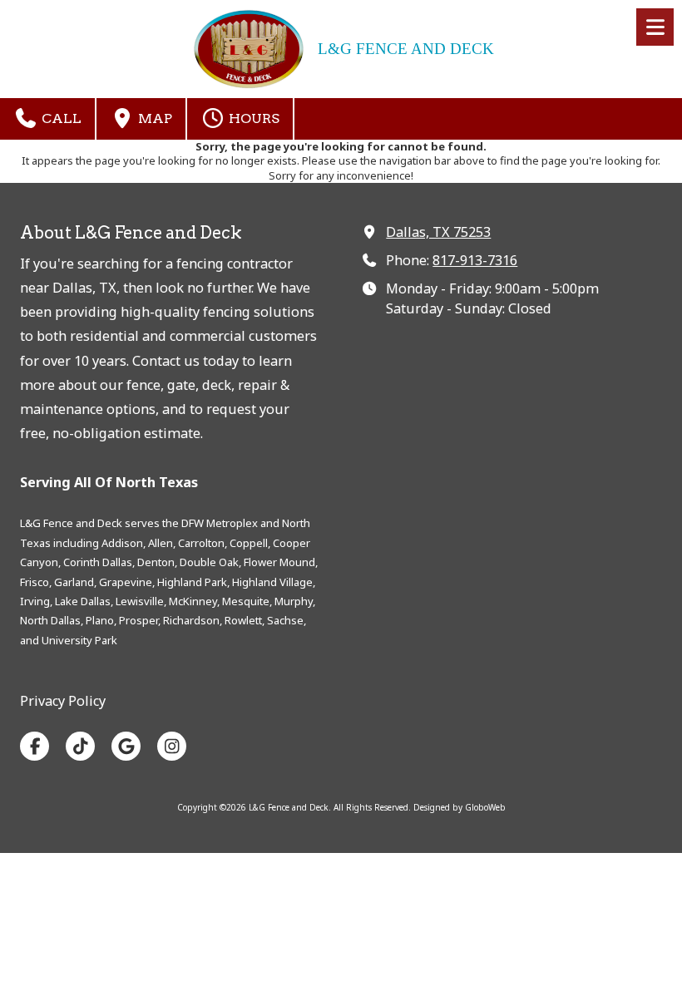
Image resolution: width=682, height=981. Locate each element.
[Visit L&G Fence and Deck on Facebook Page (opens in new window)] (34, 746)
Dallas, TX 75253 (438, 232)
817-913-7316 (474, 260)
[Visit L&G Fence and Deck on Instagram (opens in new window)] (171, 746)
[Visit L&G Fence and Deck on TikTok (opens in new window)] (80, 746)
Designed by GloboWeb (459, 807)
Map (153, 118)
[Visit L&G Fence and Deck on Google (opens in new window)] (126, 746)
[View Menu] (655, 27)
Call (60, 118)
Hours (252, 118)
